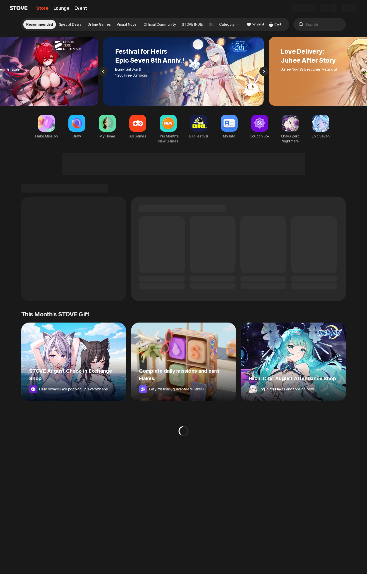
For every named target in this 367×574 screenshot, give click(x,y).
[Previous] (103, 71)
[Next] (263, 71)
